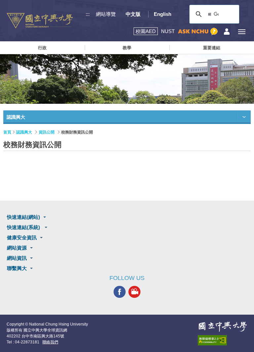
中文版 (133, 14)
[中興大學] (222, 326)
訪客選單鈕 (227, 31)
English (162, 14)
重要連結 (211, 47)
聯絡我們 (50, 342)
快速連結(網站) (23, 217)
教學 (127, 47)
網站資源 (17, 248)
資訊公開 (47, 132)
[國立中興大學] (40, 20)
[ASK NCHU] (198, 31)
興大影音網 (134, 292)
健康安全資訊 (22, 237)
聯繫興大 (17, 268)
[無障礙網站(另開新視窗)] (222, 340)
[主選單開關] (241, 31)
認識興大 (24, 132)
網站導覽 (106, 14)
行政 (42, 47)
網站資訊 (17, 258)
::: (88, 14)
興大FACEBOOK (119, 292)
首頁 (7, 132)
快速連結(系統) (24, 227)
